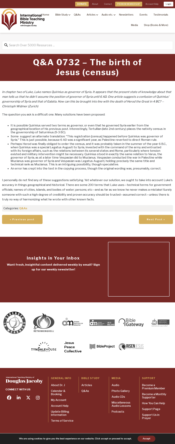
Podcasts (118, 411)
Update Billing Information (60, 413)
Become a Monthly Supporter (154, 396)
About (95, 4)
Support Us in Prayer (150, 416)
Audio (115, 385)
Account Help (151, 4)
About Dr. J (58, 385)
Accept (146, 438)
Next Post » (156, 219)
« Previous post (22, 219)
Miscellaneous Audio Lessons (121, 404)
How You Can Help (153, 403)
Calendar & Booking (58, 392)
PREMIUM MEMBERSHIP (128, 4)
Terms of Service (62, 420)
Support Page (151, 409)
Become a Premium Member (153, 387)
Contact (108, 4)
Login (168, 4)
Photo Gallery (121, 391)
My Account (58, 400)
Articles (86, 385)
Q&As (23, 208)
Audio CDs (118, 396)
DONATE (82, 4)
